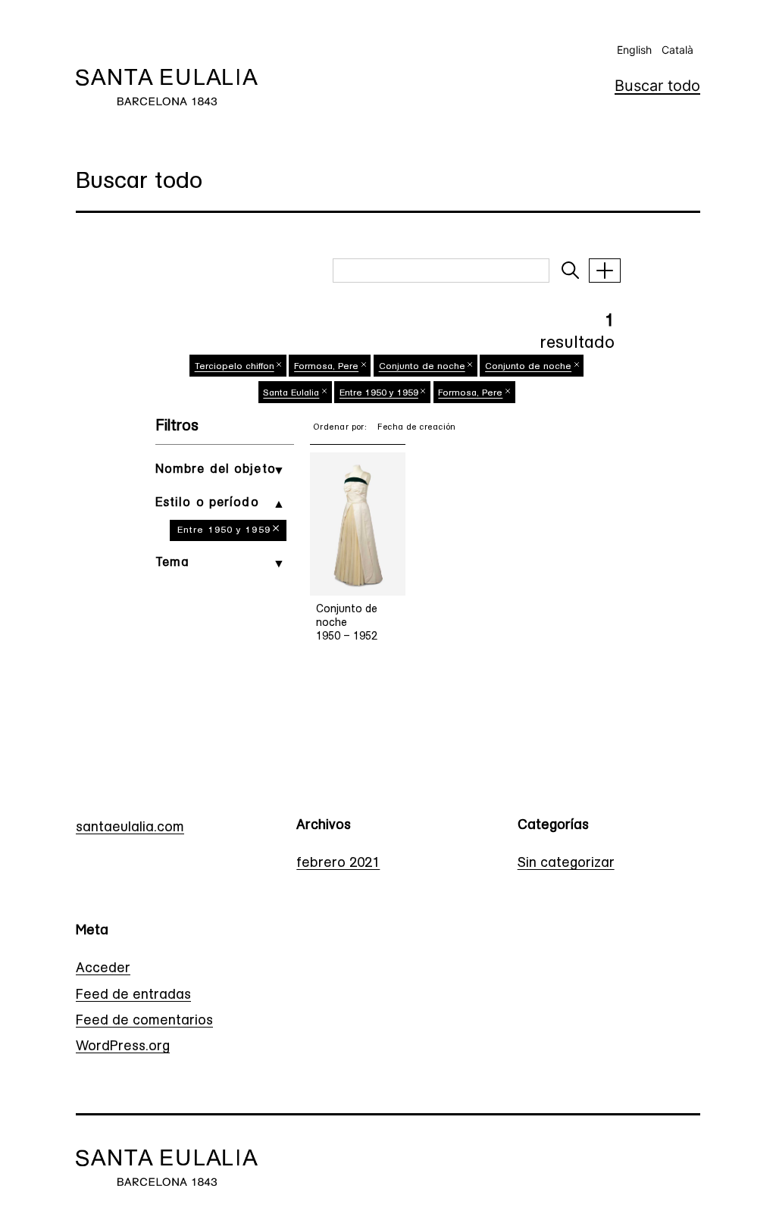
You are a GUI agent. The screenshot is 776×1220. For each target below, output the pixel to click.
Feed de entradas (133, 996)
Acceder (103, 969)
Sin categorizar (566, 864)
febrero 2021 (338, 864)
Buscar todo (657, 86)
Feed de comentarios (144, 1021)
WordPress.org (123, 1047)
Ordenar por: (340, 428)
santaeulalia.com (130, 828)
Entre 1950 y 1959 (224, 530)
